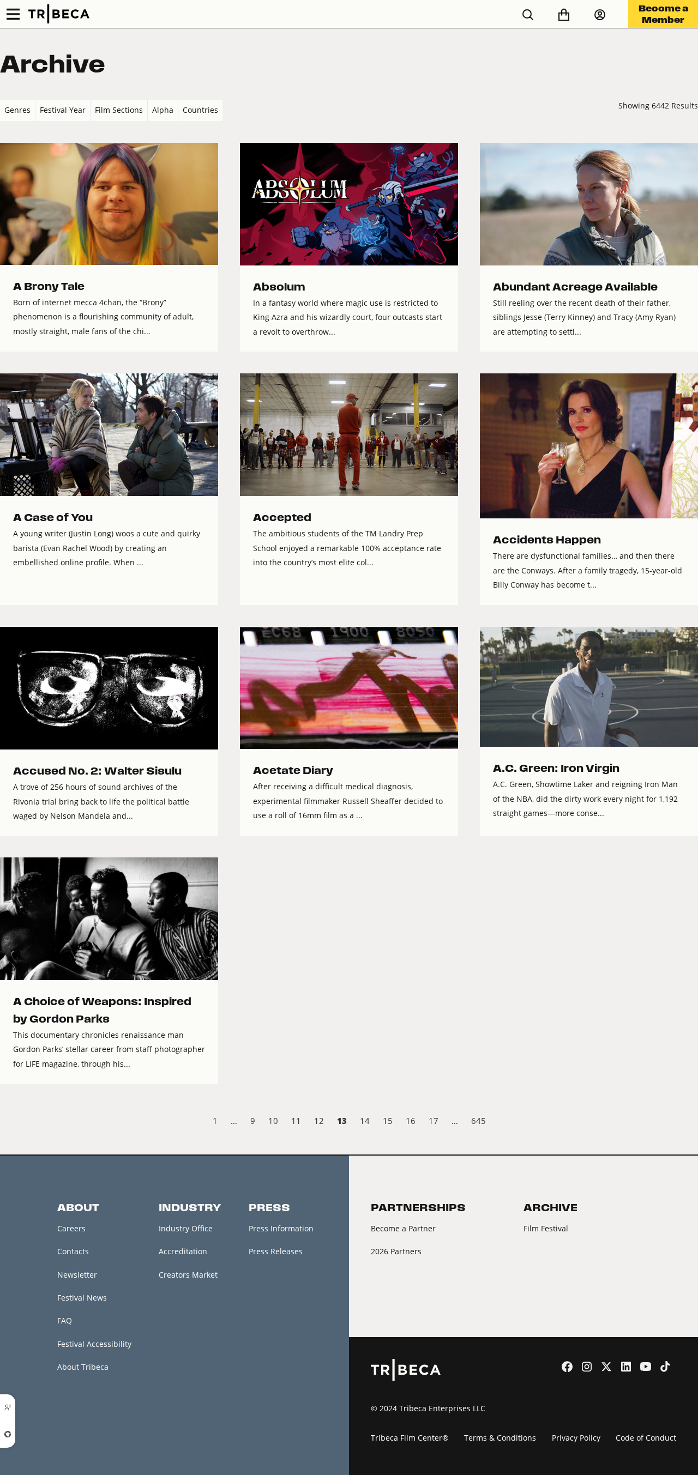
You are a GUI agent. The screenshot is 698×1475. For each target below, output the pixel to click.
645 (478, 1120)
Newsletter (77, 1275)
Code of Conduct (646, 1437)
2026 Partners (396, 1251)
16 (411, 1120)
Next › (689, 1122)
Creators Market (188, 1275)
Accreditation (183, 1251)
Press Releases (276, 1251)
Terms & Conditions (500, 1437)
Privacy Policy (576, 1437)
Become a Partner (403, 1228)
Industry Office (186, 1228)
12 (319, 1120)
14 (365, 1120)
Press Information (281, 1228)
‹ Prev (9, 1122)
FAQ (64, 1320)
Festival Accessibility (94, 1344)
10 (273, 1120)
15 (388, 1120)
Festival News (82, 1297)
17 (433, 1120)
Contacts (73, 1251)
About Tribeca (83, 1367)
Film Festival (546, 1228)
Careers (71, 1228)
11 (296, 1120)
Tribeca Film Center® (410, 1437)
